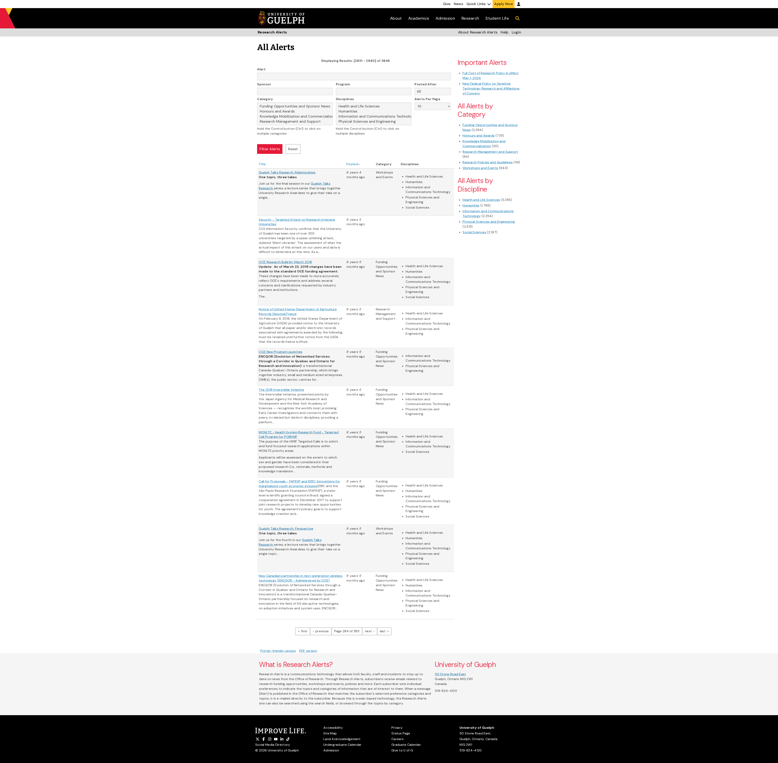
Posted (352, 164)
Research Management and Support (490, 152)
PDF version (308, 651)
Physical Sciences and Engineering (489, 222)
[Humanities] (373, 111)
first (305, 631)
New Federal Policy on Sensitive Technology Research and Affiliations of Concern (491, 88)
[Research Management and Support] (294, 121)
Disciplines (345, 99)
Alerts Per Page (427, 99)
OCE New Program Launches (280, 352)
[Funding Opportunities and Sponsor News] (294, 106)
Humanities (471, 205)
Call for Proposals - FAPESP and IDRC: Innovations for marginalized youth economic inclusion (299, 483)
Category (265, 99)
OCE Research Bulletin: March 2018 (285, 262)
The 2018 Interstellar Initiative (281, 390)
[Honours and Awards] (294, 111)
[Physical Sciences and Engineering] (373, 121)
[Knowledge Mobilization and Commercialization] (294, 116)
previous (323, 631)
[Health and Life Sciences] (373, 106)
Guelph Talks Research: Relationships (287, 172)
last (386, 631)
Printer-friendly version (278, 651)
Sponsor (264, 84)
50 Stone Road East (450, 674)
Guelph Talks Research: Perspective (286, 528)
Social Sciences (474, 232)
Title (262, 164)
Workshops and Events (480, 168)
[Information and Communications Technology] (373, 116)
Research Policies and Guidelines (488, 162)
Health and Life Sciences (481, 200)
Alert (261, 69)
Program (343, 84)
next (371, 631)
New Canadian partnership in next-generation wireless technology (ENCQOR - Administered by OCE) (300, 578)
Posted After (426, 84)
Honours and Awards (479, 135)
